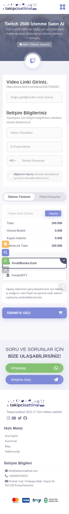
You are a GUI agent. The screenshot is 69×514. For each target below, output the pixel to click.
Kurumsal (11, 441)
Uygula (53, 213)
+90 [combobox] (11, 160)
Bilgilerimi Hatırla (36, 176)
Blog (7, 446)
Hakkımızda (12, 451)
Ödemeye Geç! (19, 313)
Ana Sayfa (11, 435)
